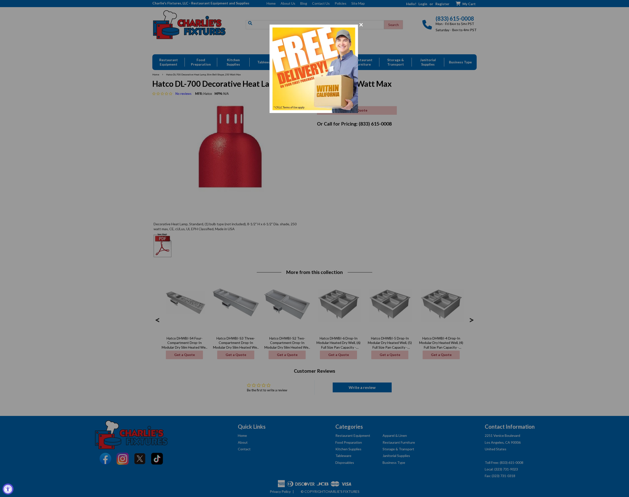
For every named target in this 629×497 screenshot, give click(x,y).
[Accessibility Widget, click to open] (8, 489)
